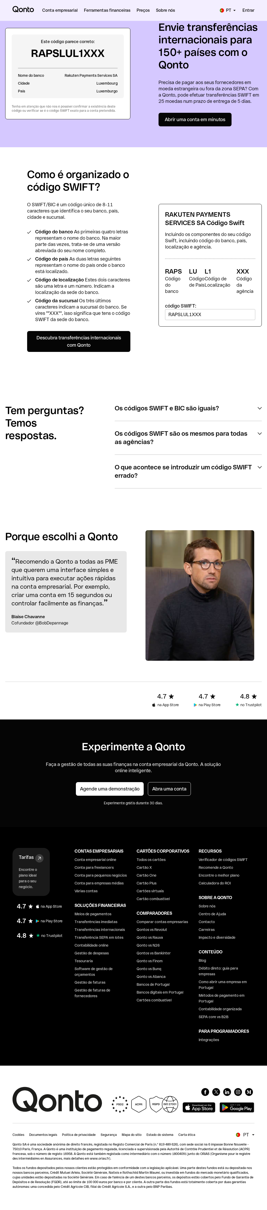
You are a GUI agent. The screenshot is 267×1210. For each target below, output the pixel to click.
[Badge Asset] (205, 1092)
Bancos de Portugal (153, 984)
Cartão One (146, 875)
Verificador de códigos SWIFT (223, 860)
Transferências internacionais (100, 930)
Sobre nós (207, 906)
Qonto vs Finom (150, 961)
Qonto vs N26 (148, 945)
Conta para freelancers (94, 867)
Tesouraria (84, 961)
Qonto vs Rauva (150, 937)
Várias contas (86, 891)
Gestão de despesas (92, 953)
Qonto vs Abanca (151, 977)
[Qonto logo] (23, 9)
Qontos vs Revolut (152, 930)
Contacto (207, 922)
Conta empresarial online (95, 860)
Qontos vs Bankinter (154, 953)
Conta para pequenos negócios (101, 875)
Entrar (248, 10)
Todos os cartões (151, 860)
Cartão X (144, 867)
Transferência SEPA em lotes (99, 937)
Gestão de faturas (90, 982)
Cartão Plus (146, 883)
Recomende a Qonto (216, 867)
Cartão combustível (153, 899)
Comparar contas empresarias (162, 922)
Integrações (209, 1040)
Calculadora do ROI (215, 883)
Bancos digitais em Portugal (160, 992)
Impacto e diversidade (217, 937)
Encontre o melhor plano (219, 875)
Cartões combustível (154, 1000)
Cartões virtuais (150, 891)
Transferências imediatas (96, 922)
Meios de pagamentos (93, 914)
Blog (202, 960)
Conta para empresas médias (99, 883)
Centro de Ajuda (212, 914)
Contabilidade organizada (220, 1009)
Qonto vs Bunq (149, 969)
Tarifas (26, 857)
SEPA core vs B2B (213, 1017)
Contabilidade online (91, 945)
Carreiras (207, 930)
